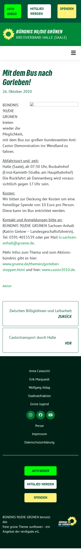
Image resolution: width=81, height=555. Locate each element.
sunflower (36, 527)
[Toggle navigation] (73, 53)
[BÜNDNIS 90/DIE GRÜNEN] (8, 33)
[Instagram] (30, 415)
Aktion (7, 286)
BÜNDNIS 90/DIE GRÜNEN (39, 31)
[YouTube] (50, 415)
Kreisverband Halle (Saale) (41, 37)
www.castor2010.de (58, 269)
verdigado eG (30, 531)
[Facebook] (40, 415)
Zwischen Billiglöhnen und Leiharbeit (40, 313)
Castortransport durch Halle (40, 340)
